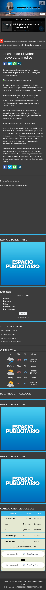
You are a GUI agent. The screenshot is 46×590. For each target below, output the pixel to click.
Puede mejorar (9, 307)
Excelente (7, 301)
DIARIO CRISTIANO (8, 334)
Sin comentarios (9, 309)
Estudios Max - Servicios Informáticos (30, 581)
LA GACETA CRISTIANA (9, 331)
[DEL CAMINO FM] (23, 8)
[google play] (24, 584)
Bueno (6, 299)
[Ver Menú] (3, 6)
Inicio (4, 45)
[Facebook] (21, 584)
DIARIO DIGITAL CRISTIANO (11, 342)
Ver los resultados (23, 318)
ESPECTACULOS (12, 45)
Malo (6, 304)
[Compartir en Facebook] (5, 63)
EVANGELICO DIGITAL (8, 338)
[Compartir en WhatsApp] (15, 63)
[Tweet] (10, 63)
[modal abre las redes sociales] (19, 63)
